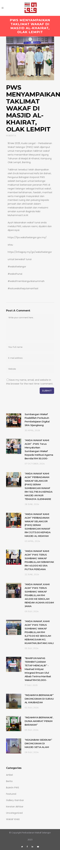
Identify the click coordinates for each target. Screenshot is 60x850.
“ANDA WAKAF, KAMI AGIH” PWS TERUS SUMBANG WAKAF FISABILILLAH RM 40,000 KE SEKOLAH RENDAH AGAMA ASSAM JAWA (39, 595)
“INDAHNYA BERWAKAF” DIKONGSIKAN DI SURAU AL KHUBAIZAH (39, 699)
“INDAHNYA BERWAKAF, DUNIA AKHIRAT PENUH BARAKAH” (39, 721)
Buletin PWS (12, 787)
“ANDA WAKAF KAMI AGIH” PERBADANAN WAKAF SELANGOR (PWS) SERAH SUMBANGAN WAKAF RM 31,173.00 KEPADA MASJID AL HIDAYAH (38, 525)
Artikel (9, 774)
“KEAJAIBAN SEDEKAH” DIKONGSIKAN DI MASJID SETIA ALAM (38, 743)
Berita (12, 135)
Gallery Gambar (15, 800)
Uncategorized (14, 812)
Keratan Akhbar (14, 806)
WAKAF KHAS (13, 819)
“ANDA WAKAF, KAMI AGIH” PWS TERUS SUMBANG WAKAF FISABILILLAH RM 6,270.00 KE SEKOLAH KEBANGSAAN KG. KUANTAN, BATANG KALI (39, 632)
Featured (11, 793)
